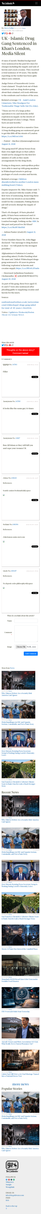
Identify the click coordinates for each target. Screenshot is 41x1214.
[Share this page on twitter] (3, 33)
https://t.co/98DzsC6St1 (12, 136)
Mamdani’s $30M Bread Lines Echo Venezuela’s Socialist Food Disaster (20, 980)
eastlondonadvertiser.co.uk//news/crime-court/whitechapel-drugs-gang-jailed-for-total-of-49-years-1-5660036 (21, 305)
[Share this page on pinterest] (10, 33)
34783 (14, 364)
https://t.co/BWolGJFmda (27, 268)
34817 (17, 438)
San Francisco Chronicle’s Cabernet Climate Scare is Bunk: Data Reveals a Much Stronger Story (18, 784)
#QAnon (14, 315)
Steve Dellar (9, 28)
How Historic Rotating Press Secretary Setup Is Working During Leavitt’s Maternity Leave (18, 753)
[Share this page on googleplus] (7, 33)
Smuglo (8, 1184)
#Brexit (4, 315)
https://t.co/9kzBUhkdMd (13, 227)
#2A (9, 315)
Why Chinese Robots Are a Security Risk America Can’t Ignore (17, 694)
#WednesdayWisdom (26, 312)
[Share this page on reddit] (12, 33)
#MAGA (21, 315)
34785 (17, 401)
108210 (14, 478)
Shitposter (10, 1182)
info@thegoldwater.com (15, 1195)
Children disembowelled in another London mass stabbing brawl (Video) (20, 182)
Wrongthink (10, 1187)
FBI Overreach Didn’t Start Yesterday (16, 1011)
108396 (15, 524)
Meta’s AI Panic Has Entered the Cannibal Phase (20, 949)
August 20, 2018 (9, 279)
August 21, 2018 (8, 144)
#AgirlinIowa (13, 312)
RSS (7, 1200)
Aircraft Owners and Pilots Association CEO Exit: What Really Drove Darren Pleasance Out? (20, 1043)
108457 (14, 571)
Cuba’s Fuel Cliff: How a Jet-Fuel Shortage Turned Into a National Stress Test (20, 1075)
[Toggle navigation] (36, 3)
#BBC (34, 221)
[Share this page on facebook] (5, 33)
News (24, 28)
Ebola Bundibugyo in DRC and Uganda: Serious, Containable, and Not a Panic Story (18, 723)
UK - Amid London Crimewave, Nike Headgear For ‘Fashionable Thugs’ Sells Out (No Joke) (20, 103)
